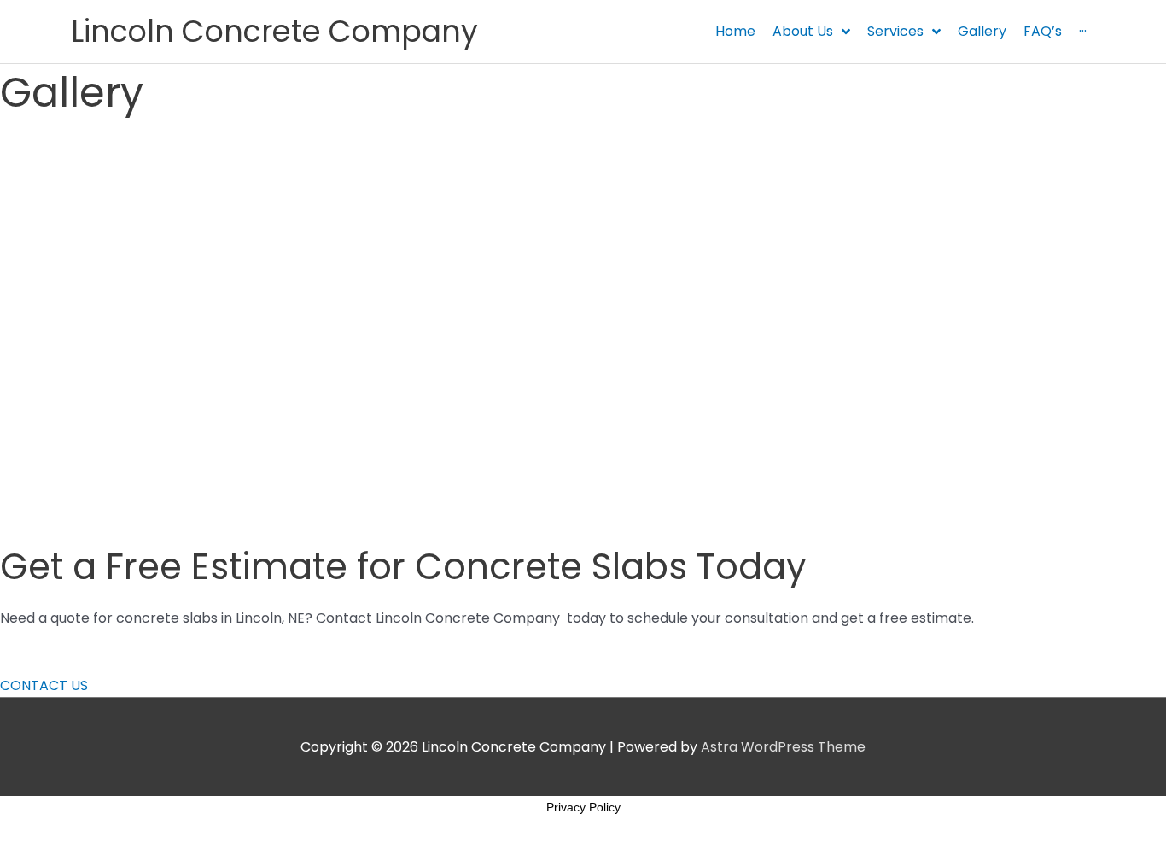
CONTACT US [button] (44, 685)
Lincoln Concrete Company (274, 31)
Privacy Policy (583, 807)
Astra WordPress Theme (783, 747)
